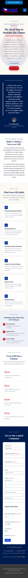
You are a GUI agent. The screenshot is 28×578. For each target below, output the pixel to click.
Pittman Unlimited (19, 573)
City (6, 486)
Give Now (14, 68)
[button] (14, 2)
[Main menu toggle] (24, 10)
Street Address (8, 480)
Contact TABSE (21, 556)
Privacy (18, 570)
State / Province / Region (10, 492)
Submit (7, 540)
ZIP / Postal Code (9, 498)
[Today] (19, 448)
